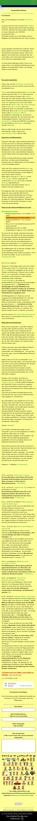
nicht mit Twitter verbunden (5, 685)
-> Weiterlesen (20, 483)
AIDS (17, 268)
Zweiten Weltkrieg (29, 104)
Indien (7, 102)
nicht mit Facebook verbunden (5, 683)
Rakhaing (5, 183)
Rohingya (14, 180)
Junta (6, 270)
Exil (34, 100)
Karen (27, 168)
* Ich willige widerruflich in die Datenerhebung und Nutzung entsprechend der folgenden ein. (18, 793)
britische (28, 96)
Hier (21, 243)
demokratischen (7, 121)
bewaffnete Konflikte (17, 113)
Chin (24, 176)
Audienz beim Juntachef (21, 475)
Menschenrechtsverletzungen (23, 314)
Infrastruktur (22, 464)
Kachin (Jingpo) (7, 178)
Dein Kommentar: (18, 735)
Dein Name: (18, 706)
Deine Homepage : (18, 725)
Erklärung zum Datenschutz (21, 795)
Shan (3, 156)
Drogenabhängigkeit (8, 280)
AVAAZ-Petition (29, 26)
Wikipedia (10, 125)
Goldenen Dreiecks (8, 382)
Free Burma (29, 19)
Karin (3, 678)
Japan (13, 106)
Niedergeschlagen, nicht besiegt (24, 596)
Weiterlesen (20, 498)
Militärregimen (19, 123)
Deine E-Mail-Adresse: (18, 715)
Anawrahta (28, 92)
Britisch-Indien (16, 104)
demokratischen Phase (9, 133)
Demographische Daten (10, 211)
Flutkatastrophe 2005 (9, 257)
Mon (18, 176)
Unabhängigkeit (23, 111)
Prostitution (7, 274)
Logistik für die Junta (20, 487)
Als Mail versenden (26, 685)
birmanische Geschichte (23, 84)
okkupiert (18, 106)
